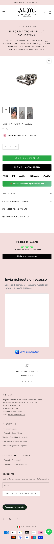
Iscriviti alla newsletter (21, 493)
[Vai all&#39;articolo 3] (22, 113)
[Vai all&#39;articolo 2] (14, 113)
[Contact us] (49, 532)
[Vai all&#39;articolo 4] (30, 113)
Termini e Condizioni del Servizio (15, 437)
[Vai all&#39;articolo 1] (6, 110)
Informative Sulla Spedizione (14, 460)
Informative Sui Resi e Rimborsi (15, 464)
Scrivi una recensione (27, 256)
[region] (27, 370)
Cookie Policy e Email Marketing (15, 441)
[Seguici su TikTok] (17, 519)
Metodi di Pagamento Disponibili (15, 446)
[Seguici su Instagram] (10, 519)
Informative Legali (10, 429)
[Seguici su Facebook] (4, 519)
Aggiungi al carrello (27, 158)
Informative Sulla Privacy (12, 433)
